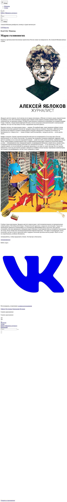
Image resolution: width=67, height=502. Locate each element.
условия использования (25, 306)
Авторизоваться (5, 239)
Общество (6, 27)
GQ (2, 27)
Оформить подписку (11, 13)
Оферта (3, 309)
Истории (22, 309)
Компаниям (16, 309)
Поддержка (8, 309)
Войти (3, 13)
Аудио (6, 8)
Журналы (7, 6)
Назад (5, 3)
